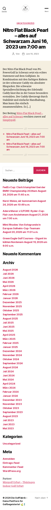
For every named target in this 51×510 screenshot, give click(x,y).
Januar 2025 (10, 347)
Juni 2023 (9, 424)
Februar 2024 (11, 391)
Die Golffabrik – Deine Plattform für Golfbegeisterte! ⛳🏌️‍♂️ (15, 501)
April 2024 (9, 383)
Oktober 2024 (11, 359)
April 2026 (9, 286)
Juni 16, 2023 (32, 53)
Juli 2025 (8, 322)
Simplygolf (9, 120)
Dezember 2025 (12, 302)
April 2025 (9, 334)
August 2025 (10, 318)
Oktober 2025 (11, 310)
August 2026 (10, 269)
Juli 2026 (8, 273)
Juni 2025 (9, 326)
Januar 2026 (10, 298)
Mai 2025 (8, 330)
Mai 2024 (8, 379)
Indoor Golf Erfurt (13, 486)
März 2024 (9, 387)
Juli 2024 (8, 371)
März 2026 (9, 290)
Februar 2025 (11, 343)
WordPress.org (12, 471)
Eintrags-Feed (11, 462)
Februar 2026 (11, 294)
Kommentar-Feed (13, 467)
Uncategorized (26, 23)
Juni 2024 (9, 375)
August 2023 (10, 416)
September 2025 (13, 314)
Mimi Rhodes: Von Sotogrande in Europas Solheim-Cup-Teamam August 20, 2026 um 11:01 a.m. (22, 228)
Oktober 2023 (11, 408)
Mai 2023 (8, 428)
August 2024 (10, 367)
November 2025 (12, 306)
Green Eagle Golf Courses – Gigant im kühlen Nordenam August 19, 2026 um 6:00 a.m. (25, 242)
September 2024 (13, 363)
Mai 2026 (8, 281)
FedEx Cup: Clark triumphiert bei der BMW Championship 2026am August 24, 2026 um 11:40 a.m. (24, 191)
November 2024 (12, 355)
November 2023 (12, 404)
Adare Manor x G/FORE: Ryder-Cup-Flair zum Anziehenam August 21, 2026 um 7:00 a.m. (25, 215)
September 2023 (13, 412)
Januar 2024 (10, 395)
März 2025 (9, 338)
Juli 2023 (8, 420)
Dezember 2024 (12, 351)
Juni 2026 (9, 277)
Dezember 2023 (12, 400)
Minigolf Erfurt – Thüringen (19, 482)
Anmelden (9, 458)
